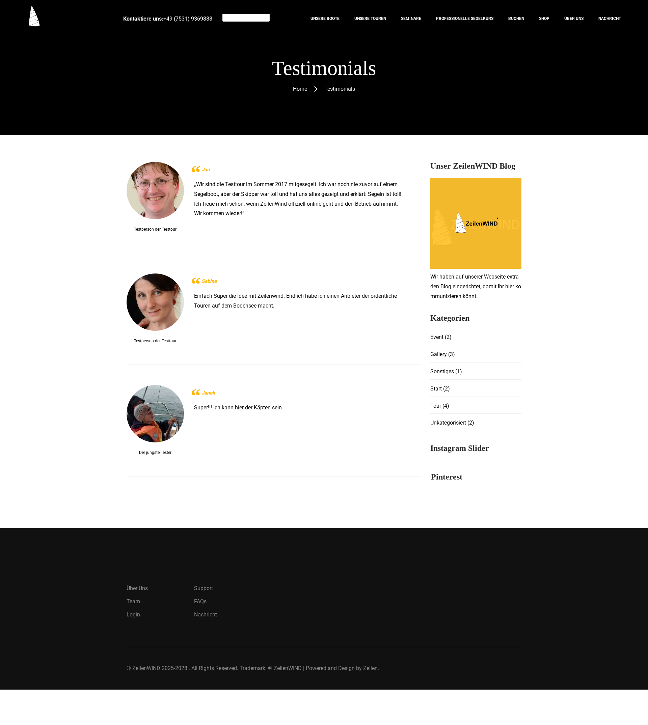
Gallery (438, 354)
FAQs (200, 601)
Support (203, 588)
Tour (435, 406)
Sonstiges (442, 371)
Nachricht (205, 614)
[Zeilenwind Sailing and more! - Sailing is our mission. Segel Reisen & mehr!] (50, 18)
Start (436, 388)
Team (133, 601)
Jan (205, 170)
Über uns (137, 588)
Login (133, 614)
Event (436, 337)
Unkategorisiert (448, 422)
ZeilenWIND (146, 668)
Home (300, 89)
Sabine (209, 281)
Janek (208, 393)
